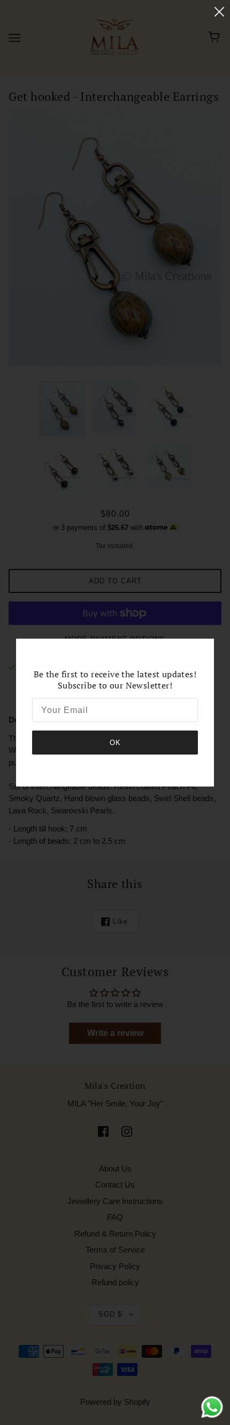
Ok (115, 742)
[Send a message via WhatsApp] (212, 1407)
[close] (219, 11)
